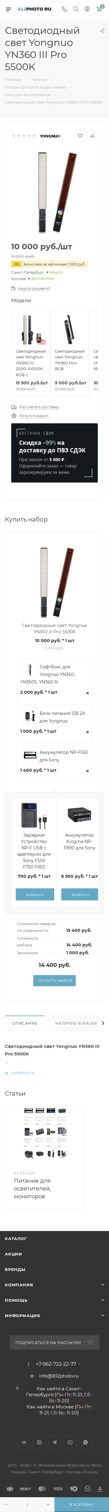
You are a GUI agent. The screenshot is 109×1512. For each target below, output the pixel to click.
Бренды (15, 1269)
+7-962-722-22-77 (56, 1364)
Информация (22, 1315)
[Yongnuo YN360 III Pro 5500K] (54, 192)
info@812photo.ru (59, 1376)
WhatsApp (85, 1442)
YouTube (70, 1442)
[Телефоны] (64, 9)
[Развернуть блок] (20, 1073)
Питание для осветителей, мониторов (32, 1189)
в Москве (63, 1407)
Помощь (16, 1300)
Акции (13, 1254)
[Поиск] (75, 9)
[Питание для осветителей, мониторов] (44, 1133)
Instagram (39, 1442)
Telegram (54, 1442)
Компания (19, 1284)
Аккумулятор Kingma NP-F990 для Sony (79, 841)
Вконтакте (23, 1442)
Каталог (16, 1238)
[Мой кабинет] (87, 9)
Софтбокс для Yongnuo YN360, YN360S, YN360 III (47, 674)
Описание (24, 1023)
